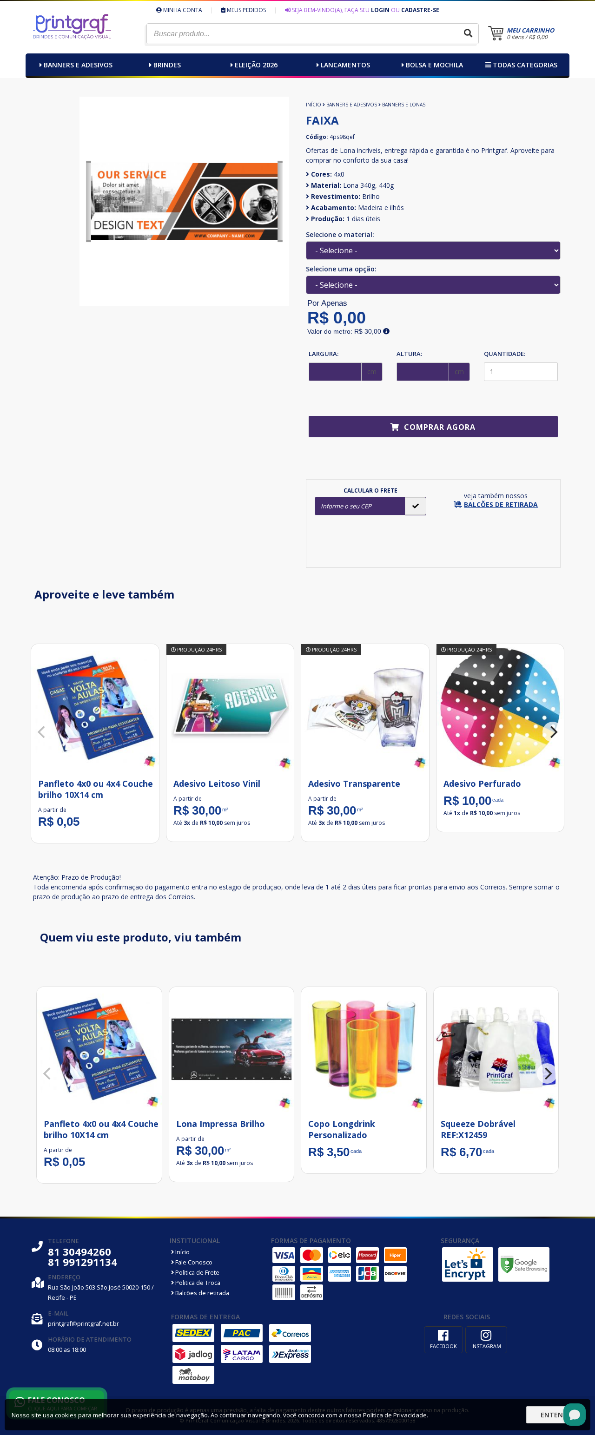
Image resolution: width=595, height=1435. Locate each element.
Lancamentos (345, 64)
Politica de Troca (197, 1283)
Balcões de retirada (201, 1293)
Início (313, 104)
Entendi (555, 1414)
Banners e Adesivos (78, 64)
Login (380, 10)
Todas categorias (524, 64)
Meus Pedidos (245, 10)
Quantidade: (504, 353)
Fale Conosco (193, 1262)
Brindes (167, 64)
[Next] (552, 732)
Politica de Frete (196, 1273)
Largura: (323, 353)
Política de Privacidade (395, 1415)
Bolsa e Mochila (434, 64)
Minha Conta (182, 10)
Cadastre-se (420, 10)
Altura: (409, 353)
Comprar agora (439, 427)
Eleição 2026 (256, 64)
